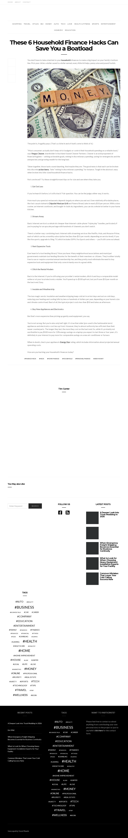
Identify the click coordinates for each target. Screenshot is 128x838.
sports (24, 681)
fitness (35, 633)
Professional (30, 673)
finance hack (30, 359)
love (34, 664)
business (25, 607)
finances (14, 633)
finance (36, 630)
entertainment (25, 625)
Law (26, 660)
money (31, 668)
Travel (27, 24)
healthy (32, 646)
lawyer (35, 660)
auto (20, 601)
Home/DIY (58, 30)
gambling (24, 637)
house (16, 659)
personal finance (83, 359)
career (36, 612)
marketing (17, 669)
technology (20, 685)
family (13, 630)
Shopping (17, 24)
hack (42, 359)
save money (99, 359)
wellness (21, 694)
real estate (31, 677)
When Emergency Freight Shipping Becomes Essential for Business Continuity (109, 547)
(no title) (11, 730)
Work (34, 695)
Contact (27, 2)
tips (34, 685)
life (25, 664)
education (25, 620)
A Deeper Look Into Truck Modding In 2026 (109, 514)
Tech (63, 24)
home (25, 651)
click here (98, 730)
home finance (53, 359)
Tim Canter (64, 389)
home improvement (25, 655)
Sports (95, 24)
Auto (56, 24)
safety (13, 682)
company (25, 616)
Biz (42, 24)
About (18, 2)
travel (21, 690)
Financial (25, 633)
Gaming (16, 642)
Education (70, 30)
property (17, 677)
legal (16, 664)
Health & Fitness (82, 24)
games (35, 637)
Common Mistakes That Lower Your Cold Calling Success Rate (109, 576)
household (67, 359)
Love (70, 24)
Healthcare (19, 646)
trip (32, 690)
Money (49, 24)
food (14, 636)
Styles (35, 24)
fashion (24, 630)
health (31, 641)
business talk (16, 612)
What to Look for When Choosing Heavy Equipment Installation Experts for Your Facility (109, 562)
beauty (30, 602)
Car (26, 612)
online (16, 673)
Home (10, 2)
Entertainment (108, 24)
